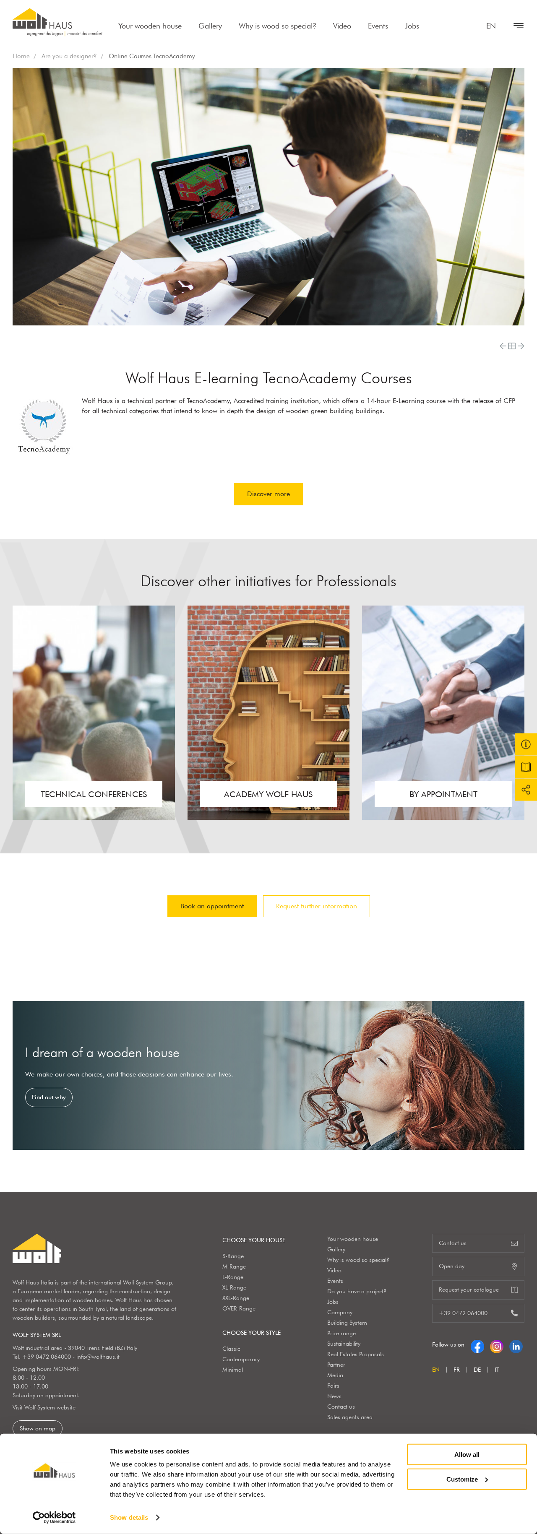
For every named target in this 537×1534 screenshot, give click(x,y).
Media (335, 1375)
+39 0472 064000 (46, 1356)
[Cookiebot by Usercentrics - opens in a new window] (54, 1517)
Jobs (412, 25)
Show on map (37, 1428)
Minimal (232, 1369)
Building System (347, 1322)
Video (342, 25)
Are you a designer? (69, 56)
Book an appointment (212, 906)
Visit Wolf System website (44, 1407)
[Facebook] (477, 1344)
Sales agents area (350, 1417)
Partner (336, 1364)
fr (457, 1369)
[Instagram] (496, 1344)
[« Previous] (503, 346)
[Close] (514, 25)
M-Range (234, 1266)
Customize (462, 1478)
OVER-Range (238, 1308)
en (491, 25)
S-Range (233, 1256)
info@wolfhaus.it (98, 1356)
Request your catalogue (469, 1289)
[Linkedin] (516, 1344)
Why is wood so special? (277, 25)
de (477, 1369)
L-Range (232, 1277)
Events (378, 25)
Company (339, 1312)
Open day (451, 1266)
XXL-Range (235, 1298)
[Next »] (521, 346)
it (497, 1369)
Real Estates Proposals (355, 1354)
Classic (231, 1348)
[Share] (526, 790)
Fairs (333, 1385)
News (334, 1396)
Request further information (316, 906)
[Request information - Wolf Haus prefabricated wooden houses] (526, 744)
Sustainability (343, 1343)
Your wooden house (150, 25)
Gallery (210, 25)
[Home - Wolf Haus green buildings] (57, 22)
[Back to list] (512, 346)
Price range (341, 1333)
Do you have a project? (356, 1291)
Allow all (467, 1454)
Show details (129, 1517)
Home (21, 56)
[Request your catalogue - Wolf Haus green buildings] (526, 767)
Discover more (268, 494)
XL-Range (234, 1287)
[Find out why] (268, 1075)
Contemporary (241, 1359)
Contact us (341, 1406)
